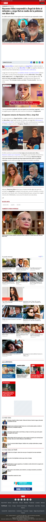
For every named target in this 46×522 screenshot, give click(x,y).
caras (37, 366)
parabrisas (8, 383)
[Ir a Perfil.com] (42, 1)
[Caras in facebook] (18, 499)
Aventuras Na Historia (22, 506)
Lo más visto (6, 418)
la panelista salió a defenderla (28, 70)
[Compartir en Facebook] (31, 62)
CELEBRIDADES (5, 6)
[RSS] (27, 499)
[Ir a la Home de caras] (6, 3)
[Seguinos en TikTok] (24, 499)
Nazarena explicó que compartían (11, 155)
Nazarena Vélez (5, 204)
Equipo (31, 511)
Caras (9, 506)
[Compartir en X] (34, 62)
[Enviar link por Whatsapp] (37, 62)
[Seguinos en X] (21, 499)
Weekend (26, 502)
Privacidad (26, 511)
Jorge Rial (12, 204)
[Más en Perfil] (9, 362)
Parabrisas (31, 502)
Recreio (43, 506)
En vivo (42, 3)
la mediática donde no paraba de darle (28, 73)
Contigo (14, 506)
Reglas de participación (39, 511)
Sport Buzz (37, 506)
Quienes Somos (11, 511)
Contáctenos (19, 511)
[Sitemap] (30, 499)
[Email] (42, 62)
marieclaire (23, 366)
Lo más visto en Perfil (9, 450)
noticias (8, 366)
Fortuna (21, 502)
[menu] (2, 3)
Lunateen (37, 502)
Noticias (9, 502)
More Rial (22, 68)
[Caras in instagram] (15, 499)
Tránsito (23, 513)
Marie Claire (15, 502)
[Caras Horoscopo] (23, 490)
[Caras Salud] (23, 484)
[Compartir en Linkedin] (39, 62)
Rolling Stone (31, 506)
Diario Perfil (4, 502)
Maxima (23, 507)
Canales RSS (4, 511)
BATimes (43, 502)
